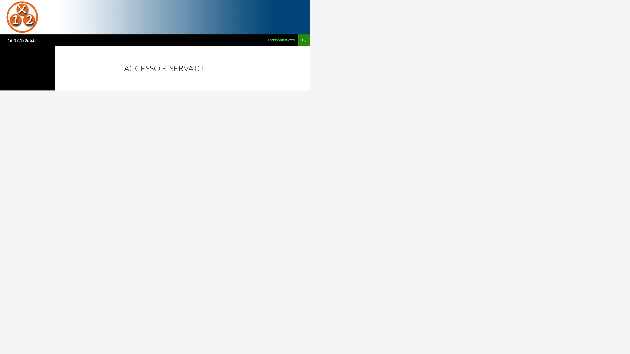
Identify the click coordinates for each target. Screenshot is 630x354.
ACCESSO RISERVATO (281, 40)
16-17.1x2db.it (21, 40)
